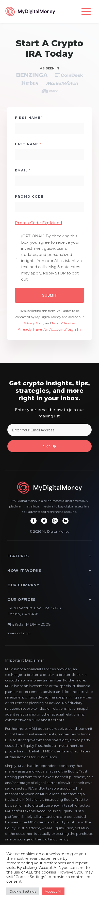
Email (22, 170)
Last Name (28, 144)
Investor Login (18, 633)
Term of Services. (64, 323)
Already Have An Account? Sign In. (49, 329)
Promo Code (29, 196)
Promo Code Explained (38, 222)
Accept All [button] (53, 891)
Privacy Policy (34, 323)
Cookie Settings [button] (22, 891)
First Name (29, 117)
